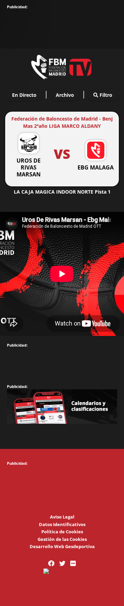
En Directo (24, 95)
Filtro (105, 95)
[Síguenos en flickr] (73, 563)
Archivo (65, 95)
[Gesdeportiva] (62, 571)
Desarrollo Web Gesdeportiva (62, 546)
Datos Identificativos (62, 524)
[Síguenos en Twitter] (62, 563)
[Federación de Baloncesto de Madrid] (62, 65)
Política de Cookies (62, 531)
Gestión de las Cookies (62, 539)
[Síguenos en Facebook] (51, 563)
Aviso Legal (62, 517)
